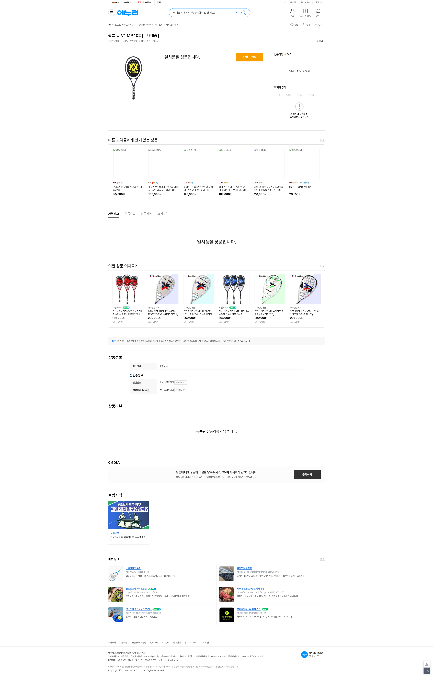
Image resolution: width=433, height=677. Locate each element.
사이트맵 (205, 642)
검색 (244, 13)
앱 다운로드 (316, 654)
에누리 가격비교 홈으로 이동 (127, 12)
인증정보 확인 (181, 382)
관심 (296, 24)
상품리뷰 (146, 213)
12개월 (311, 95)
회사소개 (112, 642)
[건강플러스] (114, 2)
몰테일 (293, 2)
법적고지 (154, 642)
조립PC (144, 2)
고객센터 (165, 642)
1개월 (278, 95)
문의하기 (307, 474)
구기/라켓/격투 (142, 24)
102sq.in (164, 366)
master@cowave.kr (174, 660)
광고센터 (177, 642)
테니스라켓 (171, 24)
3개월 (288, 95)
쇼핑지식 (127, 2)
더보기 (320, 41)
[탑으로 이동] (427, 671)
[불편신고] (427, 664)
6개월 (299, 95)
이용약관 (123, 642)
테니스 (158, 24)
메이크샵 (318, 2)
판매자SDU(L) (191, 642)
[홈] (109, 24)
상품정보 (130, 213)
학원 (159, 2)
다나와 (282, 2)
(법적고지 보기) (243, 341)
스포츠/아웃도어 (122, 24)
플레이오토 (305, 2)
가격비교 (113, 213)
